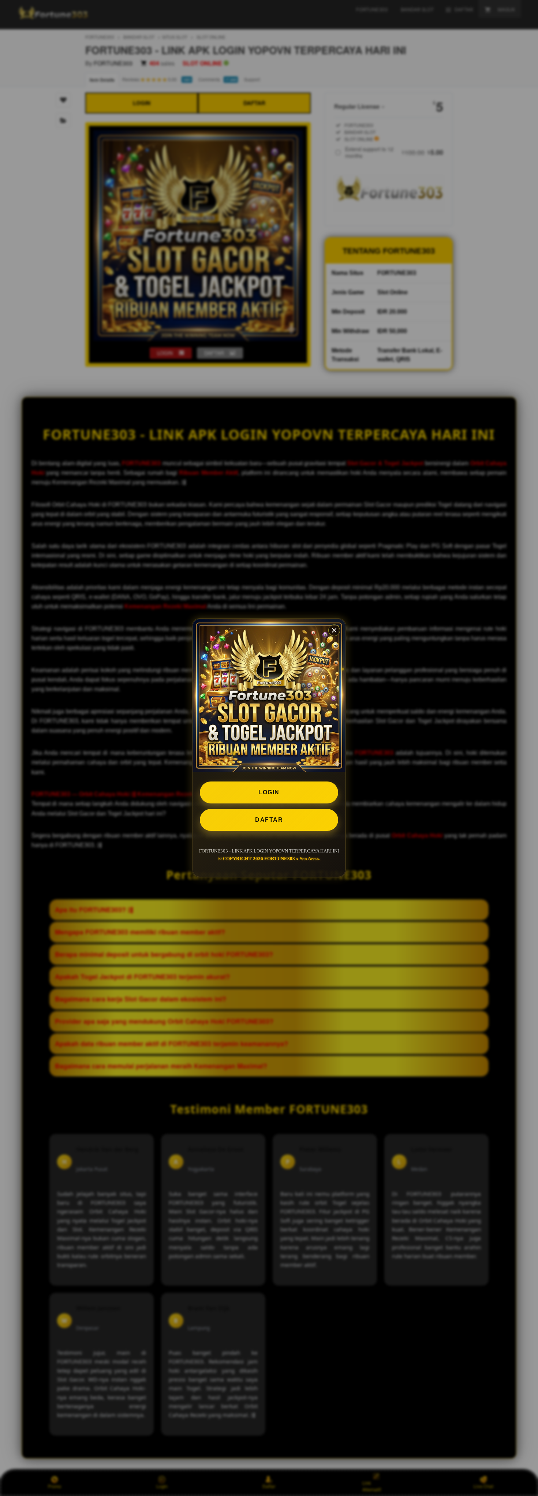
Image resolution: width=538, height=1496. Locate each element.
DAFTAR (269, 820)
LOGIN (269, 792)
